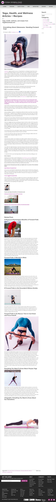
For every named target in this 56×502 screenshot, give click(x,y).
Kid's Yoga (31, 492)
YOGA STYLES (4, 489)
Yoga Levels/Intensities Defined (5, 493)
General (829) (45, 20)
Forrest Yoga (22, 491)
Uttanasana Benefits (25, 470)
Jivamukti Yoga (31, 490)
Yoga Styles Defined (5, 490)
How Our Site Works (32, 483)
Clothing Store (31, 484)
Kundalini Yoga (31, 493)
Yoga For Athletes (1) (46, 27)
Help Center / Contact (50, 479)
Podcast (30, 486)
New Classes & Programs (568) (48, 24)
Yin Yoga (49, 493)
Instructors (35, 6)
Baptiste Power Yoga (14, 490)
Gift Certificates (31, 479)
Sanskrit (5, 72)
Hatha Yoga (22, 494)
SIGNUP (24, 480)
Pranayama (40, 493)
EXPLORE (51, 6)
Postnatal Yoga (50, 489)
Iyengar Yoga (31, 489)
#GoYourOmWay (41, 479)
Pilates (39, 489)
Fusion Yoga (22, 493)
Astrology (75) (45, 19)
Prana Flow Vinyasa (41, 492)
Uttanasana (6, 71)
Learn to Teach (20, 6)
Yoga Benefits (9, 472)
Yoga (12, 32)
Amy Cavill (16, 32)
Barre (12, 493)
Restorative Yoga (50, 490)
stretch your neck (23, 96)
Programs (12, 6)
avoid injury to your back (27, 157)
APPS (29, 6)
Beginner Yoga (13, 492)
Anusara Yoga (4, 497)
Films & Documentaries (22, 490)
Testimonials (40, 480)
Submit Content (40, 486)
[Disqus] (21, 450)
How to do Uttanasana (16, 470)
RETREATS (44, 6)
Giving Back (40, 484)
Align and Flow (4, 495)
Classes (4, 6)
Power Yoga (40, 490)
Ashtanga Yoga (13, 489)
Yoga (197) (44, 25)
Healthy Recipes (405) (46, 22)
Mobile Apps (31, 480)
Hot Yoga (21, 496)
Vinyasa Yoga (50, 492)
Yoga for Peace (40, 483)
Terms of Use (49, 480)
